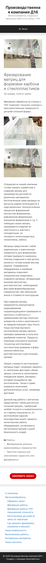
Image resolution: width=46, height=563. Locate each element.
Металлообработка (15, 497)
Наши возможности (15, 530)
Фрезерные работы (17, 505)
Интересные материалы (18, 538)
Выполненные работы (16, 534)
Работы (11, 440)
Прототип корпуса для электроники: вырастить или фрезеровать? (19, 456)
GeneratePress (33, 559)
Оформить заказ (16, 501)
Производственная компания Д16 (23, 9)
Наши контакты (13, 542)
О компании (11, 493)
